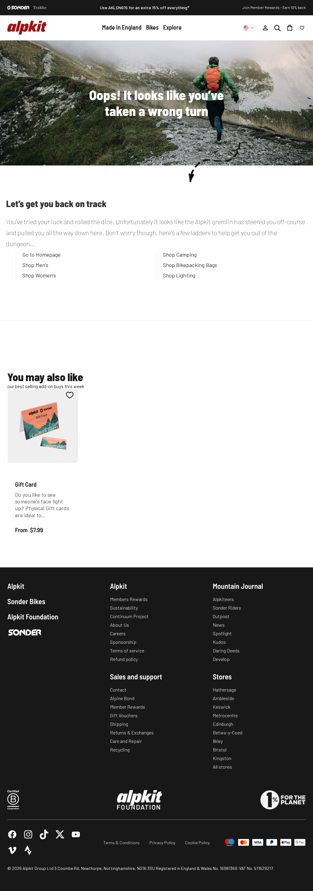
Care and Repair (126, 741)
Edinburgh (223, 724)
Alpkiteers (223, 599)
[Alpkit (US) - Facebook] (12, 834)
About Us (119, 625)
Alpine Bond (122, 698)
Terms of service (127, 650)
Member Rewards (127, 707)
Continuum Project (129, 616)
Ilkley (218, 741)
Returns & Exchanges (132, 732)
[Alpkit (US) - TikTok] (44, 834)
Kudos (219, 642)
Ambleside (223, 698)
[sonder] (18, 7)
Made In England (122, 27)
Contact (118, 689)
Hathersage (224, 689)
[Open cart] (289, 28)
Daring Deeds (226, 650)
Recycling (120, 749)
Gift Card (25, 484)
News (219, 625)
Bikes (152, 27)
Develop (221, 659)
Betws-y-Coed (227, 732)
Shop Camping (180, 254)
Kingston (222, 758)
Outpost (221, 616)
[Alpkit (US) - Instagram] (28, 834)
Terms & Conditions (121, 842)
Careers (118, 633)
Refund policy (124, 659)
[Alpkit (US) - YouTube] (76, 834)
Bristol (219, 749)
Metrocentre (225, 715)
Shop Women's (39, 275)
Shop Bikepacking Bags (190, 265)
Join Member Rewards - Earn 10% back (274, 7)
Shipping (119, 724)
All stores (222, 767)
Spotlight (222, 633)
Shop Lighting (179, 275)
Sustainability (124, 608)
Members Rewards (129, 599)
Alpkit (15, 586)
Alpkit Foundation (32, 617)
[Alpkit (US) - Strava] (28, 850)
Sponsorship (123, 642)
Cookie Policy (197, 842)
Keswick (221, 707)
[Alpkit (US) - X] (60, 834)
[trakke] (40, 8)
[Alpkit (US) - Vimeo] (12, 850)
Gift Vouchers (124, 715)
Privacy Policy (162, 842)
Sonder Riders (227, 608)
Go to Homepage (41, 254)
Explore (172, 27)
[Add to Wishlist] (70, 395)
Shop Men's (35, 265)
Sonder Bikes (26, 601)
